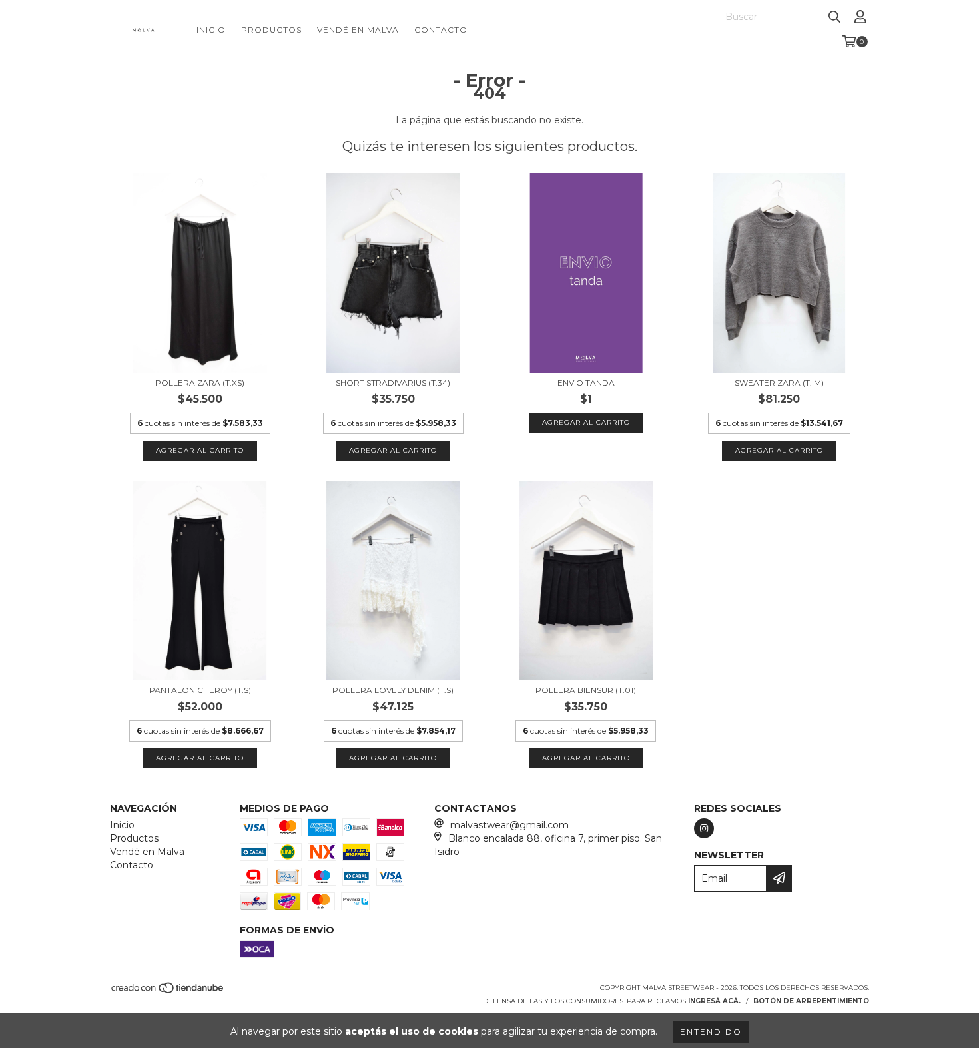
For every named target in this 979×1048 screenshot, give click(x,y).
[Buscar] (834, 17)
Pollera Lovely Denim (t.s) (393, 690)
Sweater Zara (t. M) (779, 383)
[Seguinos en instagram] (704, 828)
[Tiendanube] (168, 991)
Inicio (211, 30)
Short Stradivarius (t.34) (393, 383)
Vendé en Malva (358, 30)
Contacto (441, 30)
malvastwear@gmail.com (509, 825)
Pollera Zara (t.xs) (199, 383)
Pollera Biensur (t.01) (585, 690)
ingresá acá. (714, 1001)
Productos (271, 30)
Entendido (711, 1032)
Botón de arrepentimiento (811, 1001)
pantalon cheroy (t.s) (200, 690)
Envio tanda (586, 383)
